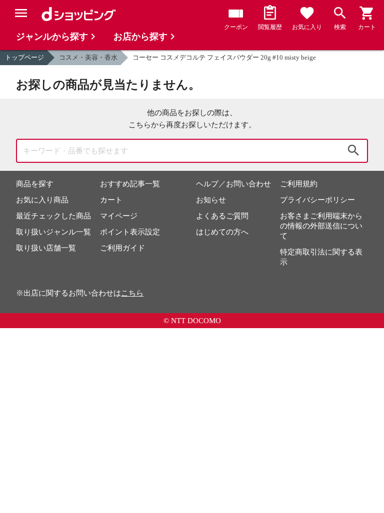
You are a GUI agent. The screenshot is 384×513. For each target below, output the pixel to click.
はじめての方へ (222, 232)
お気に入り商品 (42, 200)
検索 (353, 151)
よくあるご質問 (222, 216)
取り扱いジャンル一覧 (53, 232)
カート (111, 200)
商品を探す (35, 184)
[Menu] (21, 13)
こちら (132, 293)
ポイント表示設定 (130, 232)
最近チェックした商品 (53, 216)
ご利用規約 (299, 184)
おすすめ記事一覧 (130, 184)
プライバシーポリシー (317, 200)
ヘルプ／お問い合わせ (233, 184)
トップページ (24, 57)
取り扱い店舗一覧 (46, 248)
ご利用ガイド (122, 248)
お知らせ (211, 200)
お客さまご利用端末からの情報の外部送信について (321, 226)
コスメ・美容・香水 (88, 57)
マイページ (119, 216)
